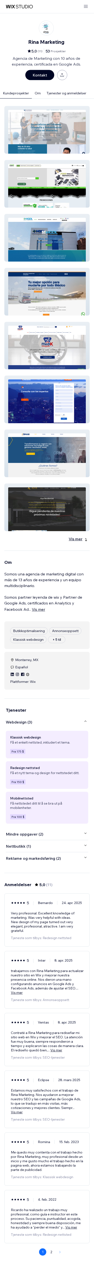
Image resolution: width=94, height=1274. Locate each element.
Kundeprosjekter (16, 93)
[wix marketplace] (19, 6)
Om (38, 93)
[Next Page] (60, 1252)
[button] (47, 130)
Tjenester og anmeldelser (66, 93)
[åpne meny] (86, 6)
